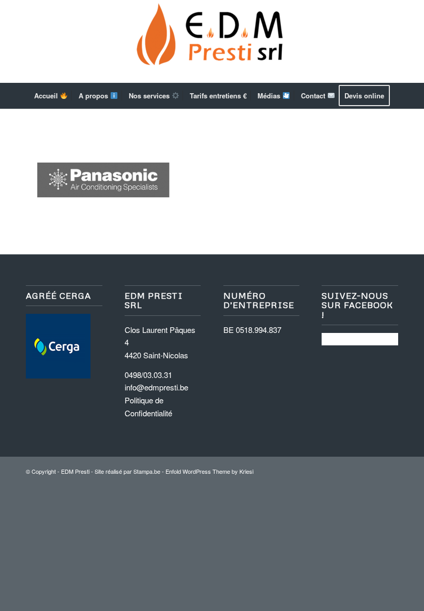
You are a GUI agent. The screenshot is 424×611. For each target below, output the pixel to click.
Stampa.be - (149, 471)
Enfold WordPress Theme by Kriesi (209, 471)
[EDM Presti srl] (212, 41)
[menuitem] (51, 96)
